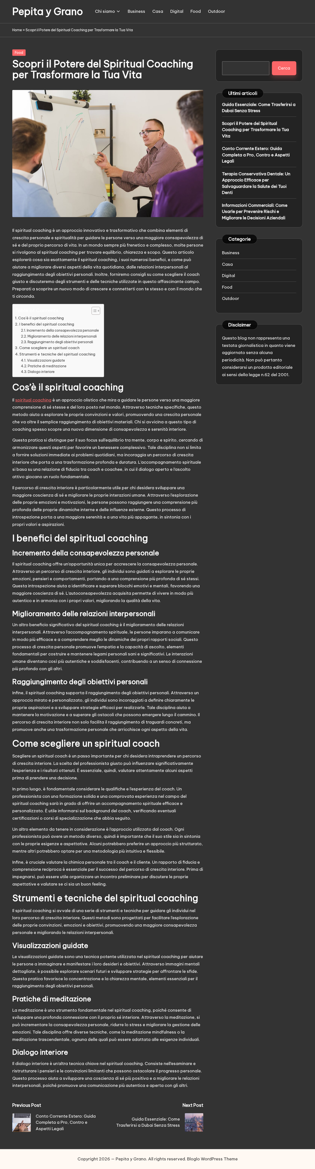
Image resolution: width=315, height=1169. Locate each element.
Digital (228, 275)
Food (19, 52)
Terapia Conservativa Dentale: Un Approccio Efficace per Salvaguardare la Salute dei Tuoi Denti (256, 183)
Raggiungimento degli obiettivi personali (60, 342)
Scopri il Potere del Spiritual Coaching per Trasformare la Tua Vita (255, 130)
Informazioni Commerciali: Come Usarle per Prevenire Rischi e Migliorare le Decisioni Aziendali (254, 212)
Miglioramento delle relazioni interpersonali (62, 336)
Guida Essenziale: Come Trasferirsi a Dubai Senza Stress (259, 108)
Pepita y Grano (47, 11)
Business (230, 252)
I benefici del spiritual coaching (46, 324)
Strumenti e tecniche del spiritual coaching (57, 354)
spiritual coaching (33, 400)
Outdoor (230, 298)
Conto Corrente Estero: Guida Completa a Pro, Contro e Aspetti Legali (256, 155)
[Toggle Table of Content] (93, 311)
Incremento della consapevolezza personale (63, 330)
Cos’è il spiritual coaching (41, 318)
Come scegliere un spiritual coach (49, 347)
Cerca (284, 68)
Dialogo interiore (41, 372)
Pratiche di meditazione (47, 366)
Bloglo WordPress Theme (212, 1159)
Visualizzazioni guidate (46, 360)
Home (17, 30)
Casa (227, 264)
